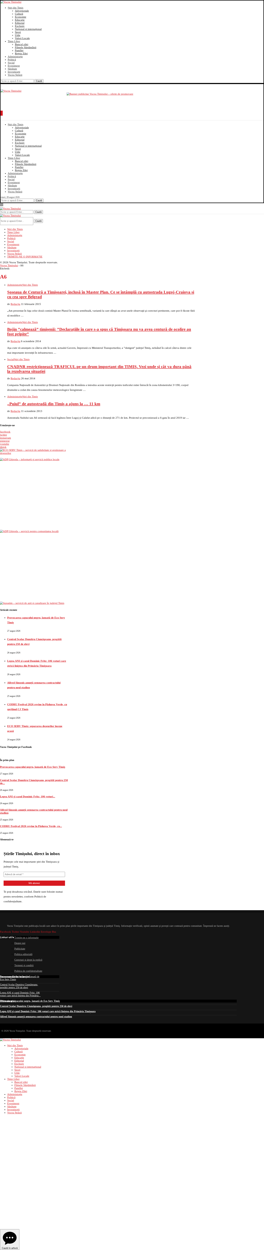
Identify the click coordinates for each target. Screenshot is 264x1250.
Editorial (19, 23)
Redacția (15, 304)
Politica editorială (23, 954)
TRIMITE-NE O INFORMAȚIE (24, 256)
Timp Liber (14, 41)
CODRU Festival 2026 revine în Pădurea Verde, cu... (31, 826)
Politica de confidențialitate (28, 971)
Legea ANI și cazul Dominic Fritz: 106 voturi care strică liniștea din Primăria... (20, 994)
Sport (18, 32)
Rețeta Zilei (21, 53)
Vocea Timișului (9, 265)
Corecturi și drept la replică (28, 960)
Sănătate (12, 68)
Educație (20, 19)
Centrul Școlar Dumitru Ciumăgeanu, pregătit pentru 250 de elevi (19, 986)
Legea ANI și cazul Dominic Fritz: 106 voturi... (27, 796)
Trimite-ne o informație (26, 937)
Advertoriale (22, 10)
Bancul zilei (21, 44)
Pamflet (19, 50)
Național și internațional (28, 29)
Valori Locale (22, 38)
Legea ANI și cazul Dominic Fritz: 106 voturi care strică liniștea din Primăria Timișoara (48, 1011)
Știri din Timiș (15, 7)
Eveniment (14, 65)
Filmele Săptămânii (25, 47)
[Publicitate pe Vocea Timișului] (132, 100)
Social (11, 62)
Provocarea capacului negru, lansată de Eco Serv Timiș (32, 766)
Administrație (15, 56)
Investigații (14, 71)
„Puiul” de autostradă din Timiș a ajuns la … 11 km (53, 404)
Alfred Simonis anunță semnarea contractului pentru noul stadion (36, 1016)
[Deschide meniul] (2, 113)
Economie (20, 16)
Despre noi (19, 943)
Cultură (19, 13)
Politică (12, 59)
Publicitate (19, 948)
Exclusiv (20, 26)
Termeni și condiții (24, 965)
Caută (39, 81)
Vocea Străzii (15, 74)
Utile (17, 35)
